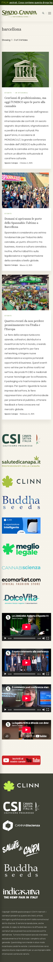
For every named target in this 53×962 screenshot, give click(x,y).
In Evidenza (21, 93)
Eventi (8, 93)
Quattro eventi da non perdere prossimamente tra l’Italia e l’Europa (24, 325)
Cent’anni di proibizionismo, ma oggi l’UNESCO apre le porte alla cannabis (25, 102)
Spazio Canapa (11, 163)
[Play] (5, 638)
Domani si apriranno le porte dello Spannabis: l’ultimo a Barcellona (23, 223)
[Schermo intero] (47, 638)
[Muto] (43, 638)
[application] (26, 627)
